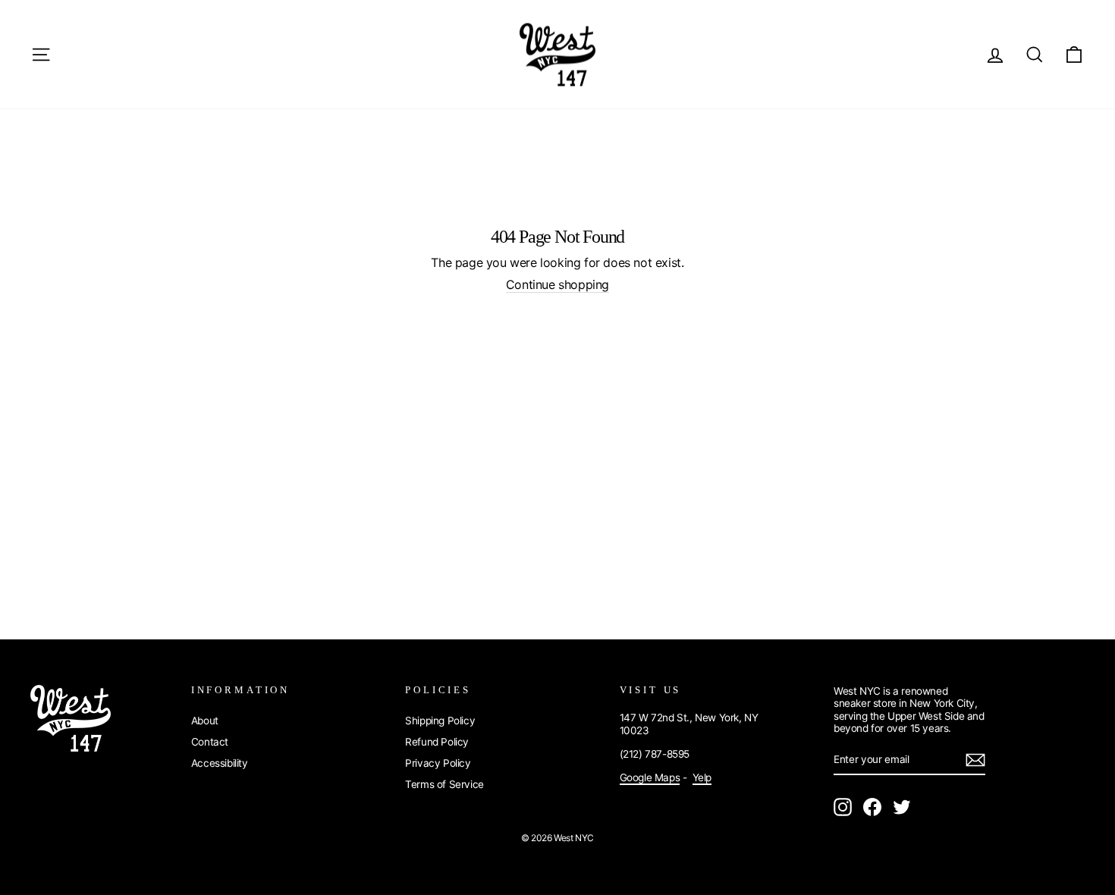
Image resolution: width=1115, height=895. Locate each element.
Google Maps (650, 777)
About (204, 720)
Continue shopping (557, 285)
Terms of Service (444, 784)
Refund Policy (437, 742)
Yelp (702, 777)
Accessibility (219, 763)
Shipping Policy (440, 720)
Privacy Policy (437, 763)
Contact (209, 742)
